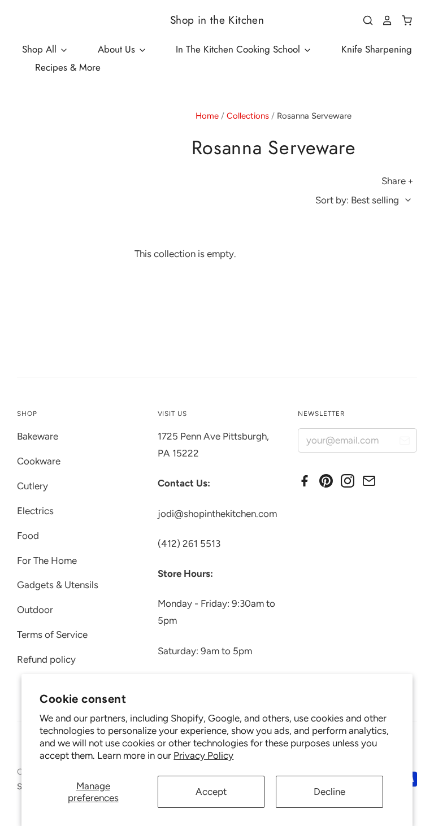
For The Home (47, 560)
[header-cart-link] (403, 20)
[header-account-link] (383, 20)
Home (207, 116)
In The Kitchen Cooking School (239, 49)
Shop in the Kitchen (217, 20)
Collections (248, 116)
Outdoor (35, 609)
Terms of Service (52, 634)
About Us (118, 49)
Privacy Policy (203, 755)
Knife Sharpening (376, 49)
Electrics (35, 510)
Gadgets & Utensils (57, 584)
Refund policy (46, 659)
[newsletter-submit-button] (404, 442)
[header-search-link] (364, 20)
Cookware (38, 461)
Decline (329, 791)
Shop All (40, 49)
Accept (211, 791)
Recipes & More (68, 67)
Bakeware (37, 436)
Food (28, 535)
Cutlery (32, 486)
